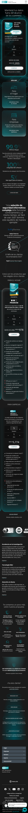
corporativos (15, 736)
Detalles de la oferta (14, 72)
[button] (8, 47)
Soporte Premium (12, 504)
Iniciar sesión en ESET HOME (14, 718)
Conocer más (14, 192)
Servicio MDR (10, 498)
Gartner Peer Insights (16, 261)
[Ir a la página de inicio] (5, 767)
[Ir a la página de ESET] (9, 2)
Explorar (4, 560)
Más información (15, 811)
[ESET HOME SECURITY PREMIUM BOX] (14, 289)
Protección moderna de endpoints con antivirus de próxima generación (13, 457)
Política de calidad (14, 795)
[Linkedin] (18, 789)
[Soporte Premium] (5, 504)
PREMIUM (14, 303)
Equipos (14, 49)
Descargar (14, 707)
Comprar (14, 68)
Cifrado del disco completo (13, 468)
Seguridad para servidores (13, 461)
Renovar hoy (14, 696)
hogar (9, 736)
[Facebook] (5, 789)
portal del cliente (14, 689)
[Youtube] (14, 789)
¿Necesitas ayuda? (14, 731)
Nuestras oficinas (6, 772)
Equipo (14, 319)
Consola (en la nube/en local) (14, 453)
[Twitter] (9, 789)
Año (14, 55)
